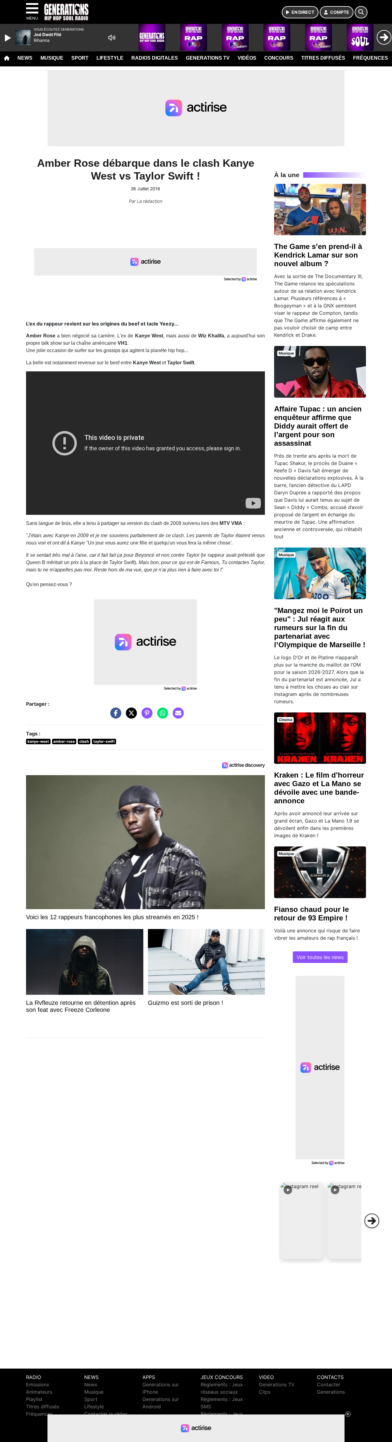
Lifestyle (109, 58)
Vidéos (247, 58)
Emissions (37, 1384)
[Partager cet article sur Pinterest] (145, 716)
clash (84, 741)
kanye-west (38, 741)
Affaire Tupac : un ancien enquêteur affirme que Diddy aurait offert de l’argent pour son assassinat (318, 426)
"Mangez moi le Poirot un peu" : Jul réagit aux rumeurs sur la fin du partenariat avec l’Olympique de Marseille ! (319, 627)
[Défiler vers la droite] (371, 1220)
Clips (264, 1392)
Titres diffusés (323, 58)
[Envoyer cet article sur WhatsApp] (161, 716)
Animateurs (39, 1392)
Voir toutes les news (320, 957)
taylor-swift (104, 741)
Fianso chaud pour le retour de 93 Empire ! (311, 913)
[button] (302, 1221)
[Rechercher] (361, 12)
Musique (51, 58)
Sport (80, 58)
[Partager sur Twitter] (130, 716)
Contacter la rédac (106, 1414)
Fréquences (370, 58)
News (24, 58)
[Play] (8, 38)
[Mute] (111, 37)
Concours (278, 58)
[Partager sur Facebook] (114, 716)
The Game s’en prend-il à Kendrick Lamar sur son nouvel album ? (318, 255)
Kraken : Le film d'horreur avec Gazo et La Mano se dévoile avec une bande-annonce (319, 788)
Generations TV (208, 58)
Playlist (34, 1399)
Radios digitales (154, 58)
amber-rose (64, 741)
